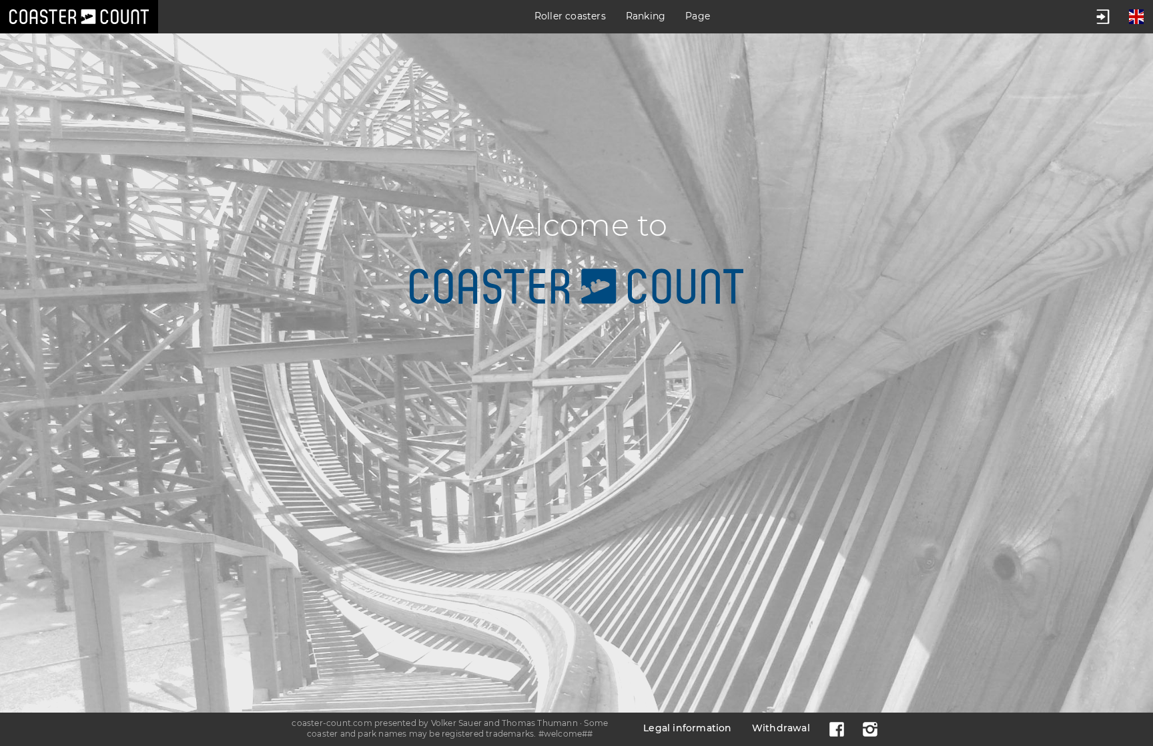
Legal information (687, 728)
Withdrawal (781, 728)
